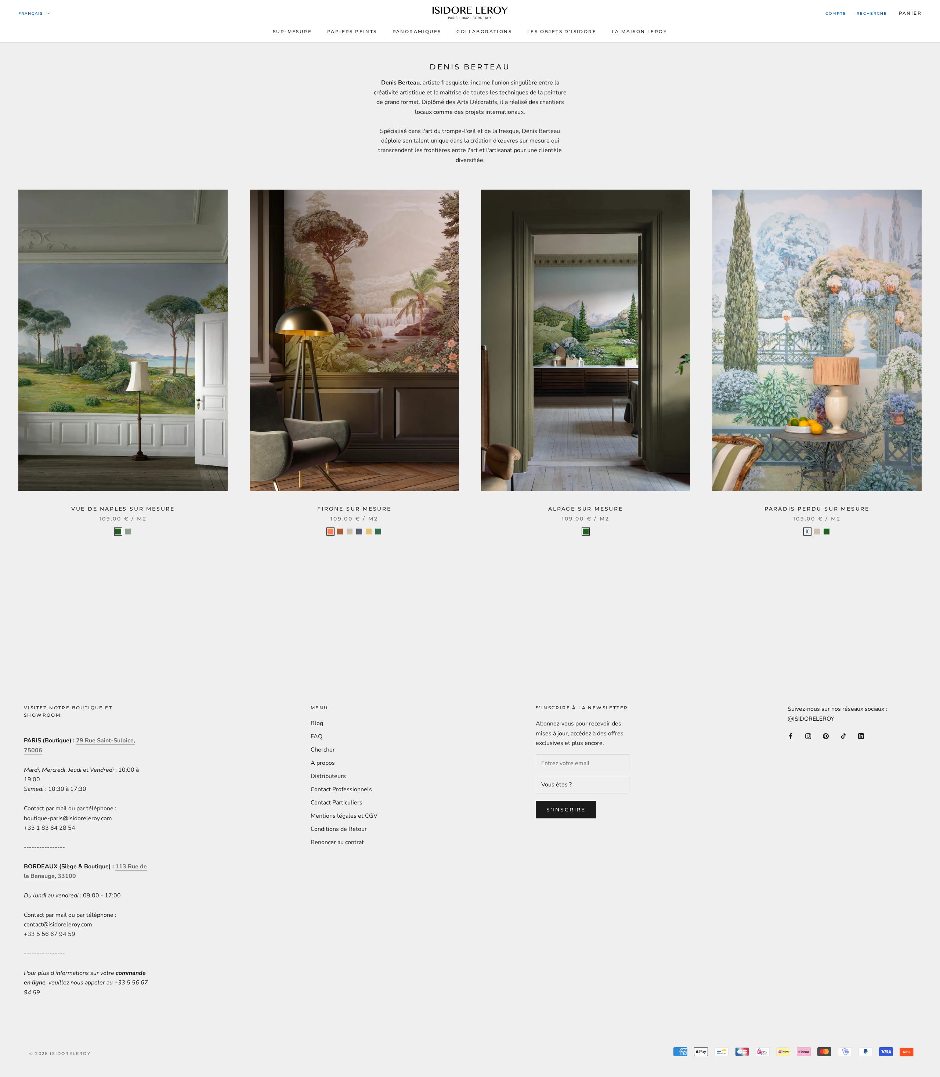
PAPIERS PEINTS (352, 31)
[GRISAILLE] (359, 531)
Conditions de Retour (339, 829)
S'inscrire (566, 809)
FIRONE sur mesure (354, 508)
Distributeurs (328, 776)
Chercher (323, 750)
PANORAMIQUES (417, 31)
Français (30, 13)
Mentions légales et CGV (344, 816)
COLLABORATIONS (484, 31)
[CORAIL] (330, 531)
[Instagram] (808, 736)
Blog (317, 723)
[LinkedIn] (861, 736)
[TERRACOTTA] (340, 531)
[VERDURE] (118, 531)
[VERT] (378, 531)
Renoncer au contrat (337, 842)
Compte (835, 13)
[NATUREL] (349, 531)
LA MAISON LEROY (639, 31)
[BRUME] (128, 531)
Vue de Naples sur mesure (123, 508)
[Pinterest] (826, 736)
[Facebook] (790, 736)
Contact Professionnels (341, 789)
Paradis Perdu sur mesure (817, 508)
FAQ (316, 736)
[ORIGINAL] (807, 531)
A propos (323, 763)
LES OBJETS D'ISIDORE (561, 31)
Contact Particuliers (336, 803)
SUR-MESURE (292, 31)
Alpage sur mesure (585, 508)
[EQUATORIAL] (369, 531)
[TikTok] (843, 736)
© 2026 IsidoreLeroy (60, 1053)
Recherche (872, 13)
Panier (910, 13)
